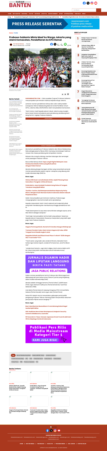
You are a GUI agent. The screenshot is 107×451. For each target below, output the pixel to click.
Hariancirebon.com (53, 439)
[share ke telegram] (62, 45)
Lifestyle (44, 13)
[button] (63, 94)
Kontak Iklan (82, 443)
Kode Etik (50, 443)
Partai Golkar (57, 358)
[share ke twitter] (55, 45)
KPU (27, 358)
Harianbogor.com (65, 437)
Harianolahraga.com (41, 437)
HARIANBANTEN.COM (32, 98)
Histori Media (30, 443)
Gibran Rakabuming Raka (24, 355)
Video (83, 13)
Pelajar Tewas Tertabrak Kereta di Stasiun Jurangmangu (89, 39)
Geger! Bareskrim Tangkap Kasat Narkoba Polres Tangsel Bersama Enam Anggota (89, 93)
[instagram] (92, 4)
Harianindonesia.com (17, 437)
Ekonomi (37, 13)
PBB (21, 362)
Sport (61, 13)
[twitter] (88, 4)
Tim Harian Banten (18, 44)
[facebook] (84, 4)
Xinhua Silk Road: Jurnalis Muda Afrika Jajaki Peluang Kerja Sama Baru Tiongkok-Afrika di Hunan (46, 181)
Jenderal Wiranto (50, 355)
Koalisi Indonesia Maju (18, 358)
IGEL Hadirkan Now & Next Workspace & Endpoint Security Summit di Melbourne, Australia (45, 313)
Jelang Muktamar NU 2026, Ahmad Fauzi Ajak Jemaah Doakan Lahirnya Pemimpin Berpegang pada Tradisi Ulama (89, 111)
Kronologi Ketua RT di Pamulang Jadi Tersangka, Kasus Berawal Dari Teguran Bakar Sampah (88, 83)
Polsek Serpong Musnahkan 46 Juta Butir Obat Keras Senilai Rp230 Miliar (89, 121)
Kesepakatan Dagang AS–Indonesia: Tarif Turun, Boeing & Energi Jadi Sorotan (29, 17)
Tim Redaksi (40, 443)
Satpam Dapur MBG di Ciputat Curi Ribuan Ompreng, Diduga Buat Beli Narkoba (88, 48)
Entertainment (53, 13)
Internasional (68, 13)
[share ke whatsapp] (59, 45)
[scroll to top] (102, 448)
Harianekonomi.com (29, 437)
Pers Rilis (78, 13)
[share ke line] (65, 45)
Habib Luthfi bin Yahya (38, 355)
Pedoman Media (60, 443)
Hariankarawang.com (90, 437)
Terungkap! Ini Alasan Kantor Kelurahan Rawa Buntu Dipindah (89, 101)
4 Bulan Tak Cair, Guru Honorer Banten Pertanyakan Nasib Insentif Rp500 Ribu (88, 64)
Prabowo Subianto (29, 362)
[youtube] (96, 4)
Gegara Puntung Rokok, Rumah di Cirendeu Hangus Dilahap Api (48, 227)
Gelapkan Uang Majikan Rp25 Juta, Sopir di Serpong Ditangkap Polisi (89, 56)
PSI (37, 362)
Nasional (25, 13)
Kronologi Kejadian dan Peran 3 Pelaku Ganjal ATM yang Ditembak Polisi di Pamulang (89, 73)
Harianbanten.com (54, 437)
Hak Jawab (71, 443)
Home (9, 13)
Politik (31, 13)
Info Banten (16, 13)
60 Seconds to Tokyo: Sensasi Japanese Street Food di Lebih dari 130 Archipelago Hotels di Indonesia (48, 318)
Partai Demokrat (38, 358)
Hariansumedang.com (77, 437)
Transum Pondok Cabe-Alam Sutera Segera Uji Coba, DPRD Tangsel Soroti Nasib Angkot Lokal (46, 231)
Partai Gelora (48, 358)
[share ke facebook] (52, 45)
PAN (31, 358)
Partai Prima (15, 362)
